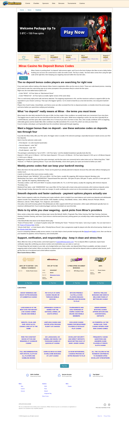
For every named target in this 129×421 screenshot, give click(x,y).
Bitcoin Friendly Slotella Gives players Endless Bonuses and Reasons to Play (76, 297)
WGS (45, 386)
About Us (100, 416)
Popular (70, 386)
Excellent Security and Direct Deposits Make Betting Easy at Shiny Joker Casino (76, 340)
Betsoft (86, 231)
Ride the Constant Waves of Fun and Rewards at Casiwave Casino (28, 340)
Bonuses (61, 3)
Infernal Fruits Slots (54, 58)
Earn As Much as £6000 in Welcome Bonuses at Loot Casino (52, 354)
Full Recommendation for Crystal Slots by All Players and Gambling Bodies (28, 355)
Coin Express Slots (69, 58)
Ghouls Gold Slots (26, 229)
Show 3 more (45, 396)
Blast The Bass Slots (38, 58)
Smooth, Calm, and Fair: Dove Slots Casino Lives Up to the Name (29, 325)
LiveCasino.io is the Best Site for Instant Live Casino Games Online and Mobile (28, 311)
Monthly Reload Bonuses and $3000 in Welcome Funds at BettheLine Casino (100, 296)
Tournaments (72, 3)
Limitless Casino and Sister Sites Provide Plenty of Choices (52, 324)
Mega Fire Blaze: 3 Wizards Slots (88, 58)
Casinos (82, 3)
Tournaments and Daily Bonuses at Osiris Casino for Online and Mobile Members (76, 312)
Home (22, 10)
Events (28, 3)
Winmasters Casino (55, 275)
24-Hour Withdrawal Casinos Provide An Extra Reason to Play (76, 354)
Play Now (23, 78)
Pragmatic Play (48, 393)
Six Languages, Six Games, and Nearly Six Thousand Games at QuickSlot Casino (52, 340)
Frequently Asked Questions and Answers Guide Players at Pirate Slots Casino (100, 341)
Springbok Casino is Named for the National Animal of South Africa (52, 311)
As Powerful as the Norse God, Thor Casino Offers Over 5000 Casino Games (100, 325)
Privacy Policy (107, 416)
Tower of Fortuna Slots (27, 225)
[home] (12, 6)
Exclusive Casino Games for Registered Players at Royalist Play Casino (76, 325)
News (29, 10)
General (23, 391)
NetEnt (94, 231)
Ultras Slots (104, 58)
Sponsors (45, 3)
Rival (45, 388)
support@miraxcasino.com (65, 242)
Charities (36, 3)
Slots (53, 3)
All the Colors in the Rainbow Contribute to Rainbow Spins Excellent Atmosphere (100, 355)
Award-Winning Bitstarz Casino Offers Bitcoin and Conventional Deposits (100, 312)
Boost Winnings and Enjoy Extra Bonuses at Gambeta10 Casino (28, 295)
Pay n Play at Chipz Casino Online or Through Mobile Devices (52, 296)
